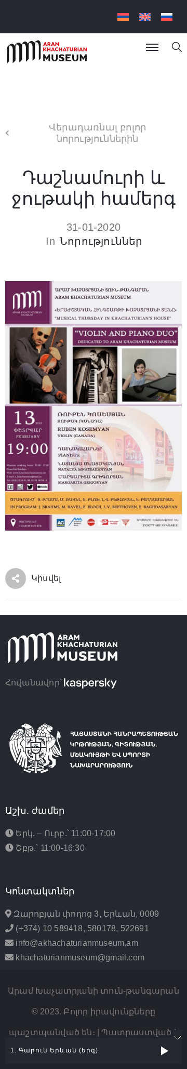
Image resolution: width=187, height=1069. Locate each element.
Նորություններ (101, 241)
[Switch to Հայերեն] (123, 17)
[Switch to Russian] (167, 17)
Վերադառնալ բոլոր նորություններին (97, 133)
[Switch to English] (145, 17)
